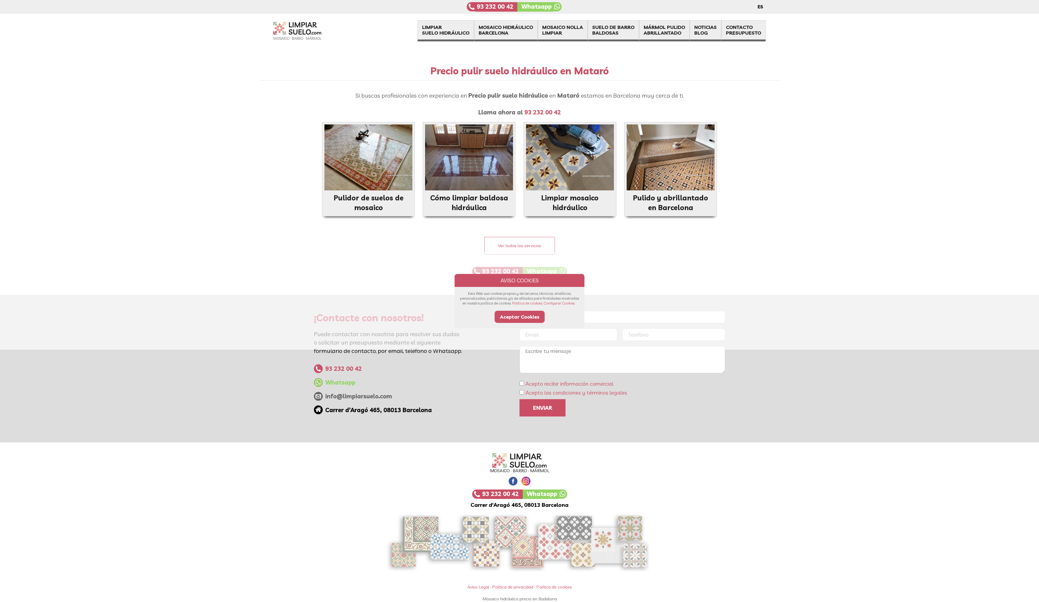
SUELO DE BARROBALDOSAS (613, 30)
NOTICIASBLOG (705, 30)
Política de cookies (554, 587)
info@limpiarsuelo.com (358, 396)
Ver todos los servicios (519, 245)
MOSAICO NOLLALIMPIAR (562, 30)
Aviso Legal (478, 587)
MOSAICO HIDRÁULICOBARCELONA (506, 30)
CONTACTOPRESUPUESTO (743, 30)
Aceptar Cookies (519, 317)
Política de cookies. (527, 303)
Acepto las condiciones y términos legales (576, 392)
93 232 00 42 (495, 6)
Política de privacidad (512, 587)
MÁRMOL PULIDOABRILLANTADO (664, 30)
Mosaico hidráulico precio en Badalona (519, 598)
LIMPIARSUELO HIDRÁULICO (445, 30)
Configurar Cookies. (559, 303)
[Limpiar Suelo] (519, 460)
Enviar (542, 407)
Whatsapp (536, 6)
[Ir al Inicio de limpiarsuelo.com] (307, 38)
